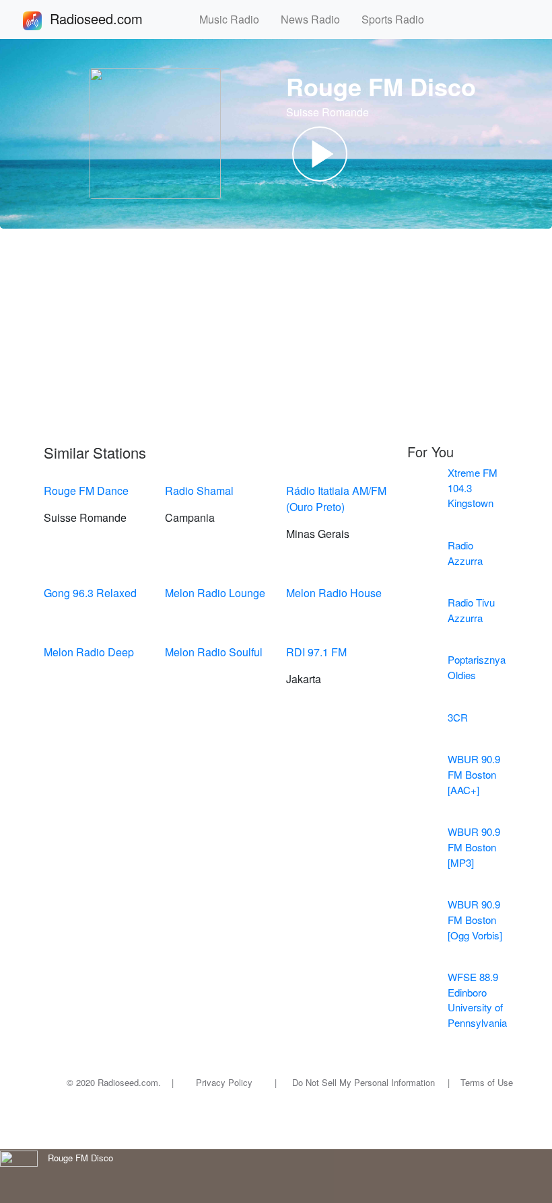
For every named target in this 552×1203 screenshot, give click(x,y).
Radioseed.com (112, 18)
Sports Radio (398, 19)
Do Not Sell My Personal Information (363, 1082)
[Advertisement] (276, 336)
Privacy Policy (224, 1082)
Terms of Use (486, 1082)
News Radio (316, 19)
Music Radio (234, 19)
